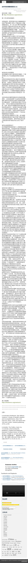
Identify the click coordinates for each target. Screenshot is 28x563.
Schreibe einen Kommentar (19, 10)
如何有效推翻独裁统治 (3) (20, 445)
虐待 (3, 555)
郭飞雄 (10, 555)
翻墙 (8, 553)
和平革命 (10, 547)
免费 (18, 545)
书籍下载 (5, 516)
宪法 (19, 547)
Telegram (14, 483)
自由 (13, 553)
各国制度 (5, 442)
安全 (16, 547)
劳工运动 (5, 520)
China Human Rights (6, 541)
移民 (4, 531)
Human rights (13, 543)
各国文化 (5, 523)
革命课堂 (5, 535)
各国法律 (5, 525)
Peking (18, 543)
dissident (18, 541)
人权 (15, 545)
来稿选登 (5, 528)
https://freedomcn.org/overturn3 (11, 402)
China (11, 539)
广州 (3, 549)
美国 (5, 553)
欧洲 (20, 549)
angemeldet (14, 467)
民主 (8, 551)
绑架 (16, 551)
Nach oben (24, 561)
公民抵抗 (5, 519)
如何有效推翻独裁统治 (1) (7, 445)
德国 (9, 549)
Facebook (12, 483)
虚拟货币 (6, 555)
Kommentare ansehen (20, 11)
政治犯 (16, 549)
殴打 (5, 551)
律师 (5, 549)
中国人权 (10, 545)
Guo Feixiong (5, 543)
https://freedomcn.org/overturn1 (12, 15)
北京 (7, 547)
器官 (14, 547)
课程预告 (5, 534)
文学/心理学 (6, 526)
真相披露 (5, 529)
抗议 (13, 549)
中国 (4, 545)
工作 (21, 547)
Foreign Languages (7, 514)
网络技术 (5, 532)
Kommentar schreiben (7, 449)
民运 (10, 551)
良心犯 (19, 553)
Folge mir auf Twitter (10, 483)
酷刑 (14, 555)
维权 (19, 551)
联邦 (10, 553)
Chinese (13, 541)
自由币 (16, 553)
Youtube (16, 483)
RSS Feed (8, 483)
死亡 (3, 551)
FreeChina (13, 9)
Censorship (4, 539)
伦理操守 (5, 517)
